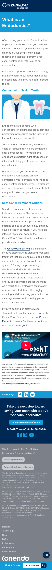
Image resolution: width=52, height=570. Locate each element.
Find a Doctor (9, 551)
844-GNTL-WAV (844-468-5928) (26, 429)
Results (6, 526)
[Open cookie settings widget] (46, 555)
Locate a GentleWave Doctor (26, 422)
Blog (4, 535)
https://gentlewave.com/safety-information (23, 383)
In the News (8, 543)
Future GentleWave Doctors (18, 467)
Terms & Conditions (37, 515)
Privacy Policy (8, 517)
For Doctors (8, 547)
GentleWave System (18, 249)
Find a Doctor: (13, 565)
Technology (8, 530)
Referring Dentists (13, 459)
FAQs (5, 539)
